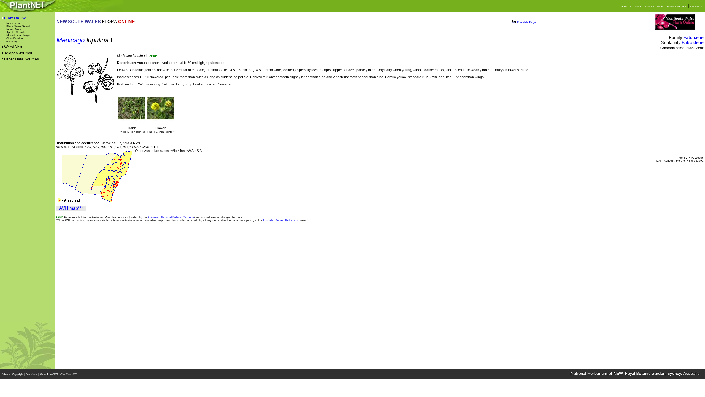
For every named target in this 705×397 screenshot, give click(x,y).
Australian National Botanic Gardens (171, 217)
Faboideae (693, 42)
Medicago (70, 40)
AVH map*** (71, 208)
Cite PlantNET (69, 374)
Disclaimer (32, 374)
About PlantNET (49, 374)
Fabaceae (693, 37)
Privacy (6, 374)
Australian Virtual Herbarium (280, 220)
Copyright (18, 374)
